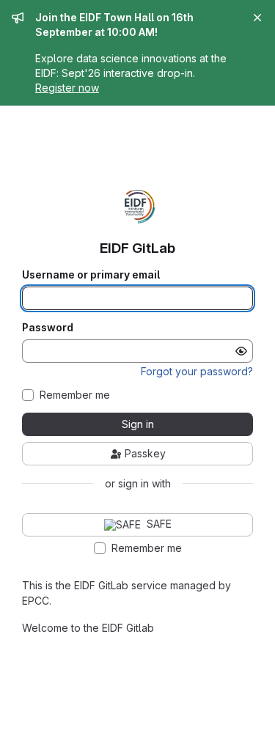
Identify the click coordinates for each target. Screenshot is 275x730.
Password (47, 327)
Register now (67, 87)
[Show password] (241, 351)
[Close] (257, 17)
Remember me (75, 395)
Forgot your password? (197, 371)
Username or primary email (91, 275)
